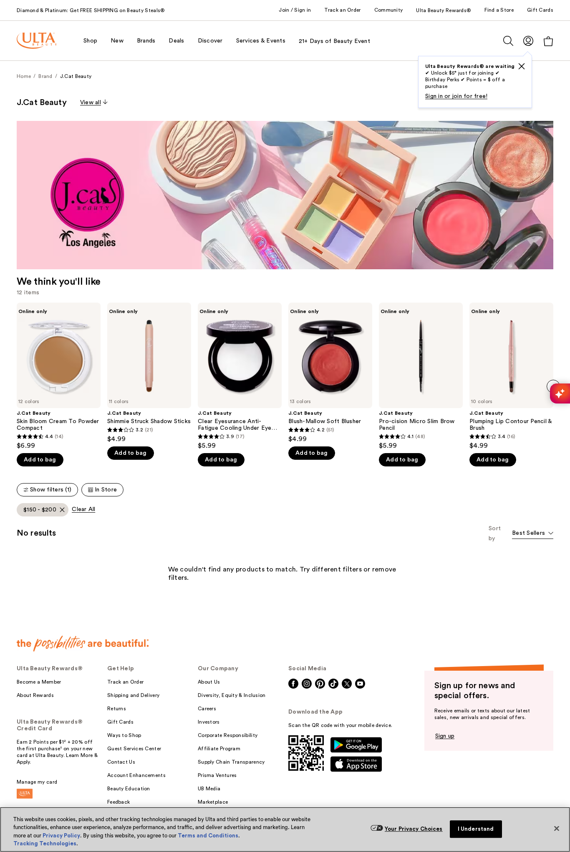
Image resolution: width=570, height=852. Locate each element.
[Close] (556, 828)
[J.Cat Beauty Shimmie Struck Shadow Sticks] (149, 373)
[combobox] (532, 534)
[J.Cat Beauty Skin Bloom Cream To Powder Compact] (59, 376)
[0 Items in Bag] (548, 41)
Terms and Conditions (208, 835)
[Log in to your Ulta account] (528, 40)
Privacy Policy (61, 835)
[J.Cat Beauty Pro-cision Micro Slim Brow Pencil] (421, 376)
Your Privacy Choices (414, 829)
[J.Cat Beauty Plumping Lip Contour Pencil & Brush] (511, 376)
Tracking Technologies (44, 843)
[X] (521, 66)
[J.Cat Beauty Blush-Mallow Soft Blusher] (330, 373)
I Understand (476, 829)
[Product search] (508, 41)
